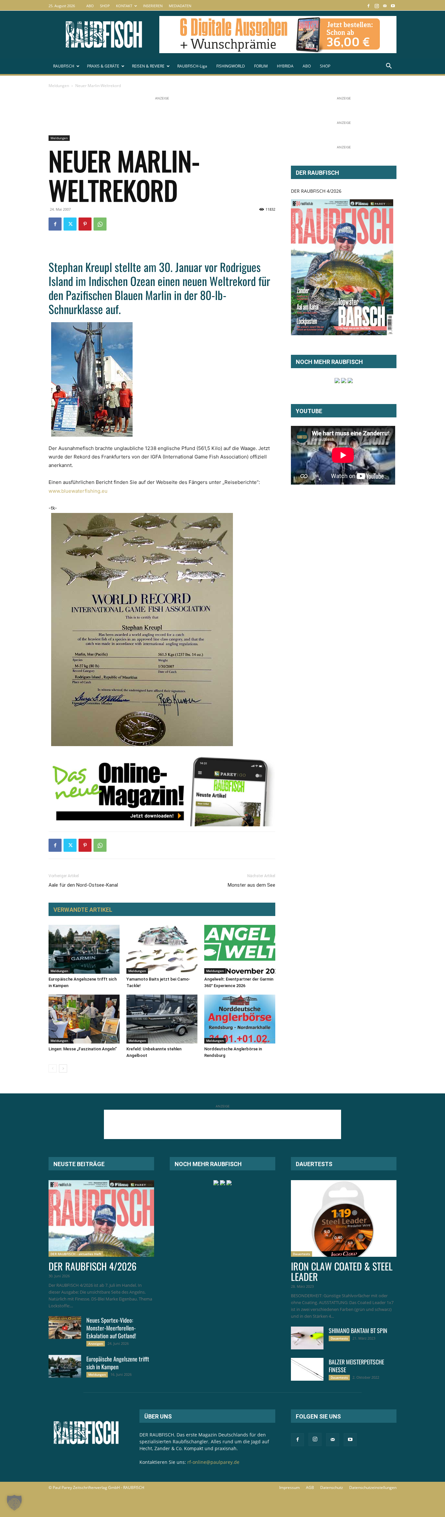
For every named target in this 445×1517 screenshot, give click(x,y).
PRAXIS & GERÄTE (103, 66)
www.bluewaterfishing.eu (78, 491)
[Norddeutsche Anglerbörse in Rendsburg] (239, 1019)
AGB (310, 1487)
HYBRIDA (285, 66)
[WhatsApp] (100, 224)
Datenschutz (331, 1487)
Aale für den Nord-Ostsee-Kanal (83, 885)
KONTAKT (124, 5)
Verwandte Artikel (82, 909)
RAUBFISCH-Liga (192, 66)
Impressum (289, 1487)
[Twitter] (70, 224)
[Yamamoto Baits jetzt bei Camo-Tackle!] (161, 949)
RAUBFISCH (63, 66)
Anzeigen (95, 1343)
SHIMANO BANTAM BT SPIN (358, 1330)
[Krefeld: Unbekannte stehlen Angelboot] (161, 1019)
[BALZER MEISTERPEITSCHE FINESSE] (307, 1369)
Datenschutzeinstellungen (372, 1487)
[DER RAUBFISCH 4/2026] (342, 267)
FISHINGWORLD (230, 66)
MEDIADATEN (180, 5)
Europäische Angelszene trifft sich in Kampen (117, 1363)
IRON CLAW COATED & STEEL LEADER (342, 1271)
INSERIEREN (153, 5)
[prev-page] (53, 1068)
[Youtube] (392, 5)
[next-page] (63, 1068)
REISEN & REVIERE (148, 66)
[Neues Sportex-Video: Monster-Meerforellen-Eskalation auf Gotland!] (65, 1327)
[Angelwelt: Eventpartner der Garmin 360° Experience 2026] (239, 949)
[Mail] (384, 5)
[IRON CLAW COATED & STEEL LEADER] (343, 1218)
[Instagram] (376, 5)
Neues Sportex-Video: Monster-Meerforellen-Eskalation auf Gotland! (111, 1328)
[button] (388, 67)
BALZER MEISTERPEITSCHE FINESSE (356, 1366)
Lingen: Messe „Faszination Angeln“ (83, 1048)
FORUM (261, 66)
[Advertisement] (167, 116)
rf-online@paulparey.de (213, 1462)
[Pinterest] (85, 224)
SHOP (105, 5)
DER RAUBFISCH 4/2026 (316, 191)
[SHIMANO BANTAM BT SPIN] (307, 1338)
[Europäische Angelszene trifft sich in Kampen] (84, 949)
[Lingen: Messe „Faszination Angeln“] (84, 1019)
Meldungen (59, 85)
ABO (90, 5)
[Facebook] (368, 5)
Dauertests (301, 1254)
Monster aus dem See (251, 885)
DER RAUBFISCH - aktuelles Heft (75, 1254)
